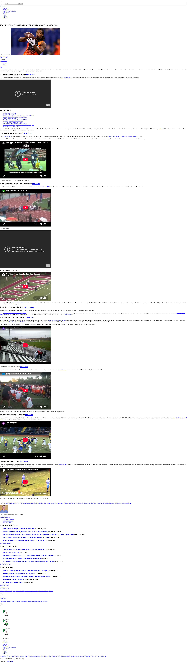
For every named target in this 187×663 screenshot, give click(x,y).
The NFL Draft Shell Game (11, 552)
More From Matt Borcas (8, 519)
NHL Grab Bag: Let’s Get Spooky (13, 582)
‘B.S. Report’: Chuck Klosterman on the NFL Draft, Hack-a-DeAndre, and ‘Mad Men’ (29, 561)
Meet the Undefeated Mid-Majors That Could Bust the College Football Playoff (27, 531)
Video (4, 15)
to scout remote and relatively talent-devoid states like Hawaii (122, 136)
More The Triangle (7, 522)
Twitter (4, 64)
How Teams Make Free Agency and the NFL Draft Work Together (18, 125)
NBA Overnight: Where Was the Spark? (15, 579)
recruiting (4, 136)
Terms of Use (3, 656)
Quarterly (5, 16)
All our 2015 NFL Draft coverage (10, 126)
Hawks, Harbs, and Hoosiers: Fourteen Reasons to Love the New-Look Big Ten (27, 537)
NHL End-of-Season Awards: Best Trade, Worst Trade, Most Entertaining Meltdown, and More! (24, 601)
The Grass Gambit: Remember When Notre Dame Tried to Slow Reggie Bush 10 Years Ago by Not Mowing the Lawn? (38, 534)
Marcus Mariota (71, 503)
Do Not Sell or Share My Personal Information (79, 656)
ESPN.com (5, 17)
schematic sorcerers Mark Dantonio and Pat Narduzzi (12, 321)
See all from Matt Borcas (5, 543)
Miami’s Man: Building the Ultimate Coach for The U (19, 528)
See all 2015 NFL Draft (5, 564)
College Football (26, 503)
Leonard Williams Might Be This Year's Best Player (15, 117)
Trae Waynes (97, 503)
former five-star (62, 369)
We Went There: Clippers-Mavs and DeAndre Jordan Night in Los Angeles (25, 570)
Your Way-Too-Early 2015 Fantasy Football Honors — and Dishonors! (24, 540)
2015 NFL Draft (4, 57)
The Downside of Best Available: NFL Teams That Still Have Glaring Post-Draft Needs (29, 555)
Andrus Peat (103, 503)
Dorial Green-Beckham (81, 503)
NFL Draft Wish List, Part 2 (9, 114)
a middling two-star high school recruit (56, 320)
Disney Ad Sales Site (101, 656)
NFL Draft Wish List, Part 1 (9, 113)
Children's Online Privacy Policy (36, 656)
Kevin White (90, 503)
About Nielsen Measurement (61, 656)
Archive (2, 517)
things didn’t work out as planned (19, 302)
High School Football (36, 503)
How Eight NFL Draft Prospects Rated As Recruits (15, 123)
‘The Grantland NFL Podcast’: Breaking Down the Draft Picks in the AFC (25, 549)
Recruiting (43, 503)
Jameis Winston (63, 503)
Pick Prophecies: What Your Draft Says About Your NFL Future (22, 558)
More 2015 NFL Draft (8, 521)
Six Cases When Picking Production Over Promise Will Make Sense (18, 115)
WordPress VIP (9, 661)
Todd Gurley (117, 503)
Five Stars (30, 75)
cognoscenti (9, 136)
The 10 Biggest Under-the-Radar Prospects (13, 121)
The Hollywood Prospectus (9, 11)
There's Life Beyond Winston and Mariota (12, 122)
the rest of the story (68, 314)
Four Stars (24, 461)
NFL (21, 503)
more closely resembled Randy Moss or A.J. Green (40, 186)
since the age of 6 (63, 464)
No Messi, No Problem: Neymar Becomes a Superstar (19, 573)
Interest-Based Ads (49, 656)
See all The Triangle (4, 585)
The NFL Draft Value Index (9, 118)
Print (1, 67)
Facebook (5, 63)
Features (5, 8)
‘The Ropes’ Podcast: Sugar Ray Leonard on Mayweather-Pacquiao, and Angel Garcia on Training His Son (26, 591)
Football (123, 503)
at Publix (162, 128)
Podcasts (5, 13)
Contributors (6, 12)
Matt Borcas (4, 61)
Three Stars (27, 133)
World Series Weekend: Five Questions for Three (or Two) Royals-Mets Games (26, 576)
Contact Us (93, 656)
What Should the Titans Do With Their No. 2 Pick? (15, 119)
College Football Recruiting (53, 503)
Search (2, 3)
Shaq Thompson (110, 503)
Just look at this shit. (66, 77)
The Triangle (6, 9)
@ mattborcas (7, 517)
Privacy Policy (10, 656)
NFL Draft (16, 503)
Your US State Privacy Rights (21, 656)
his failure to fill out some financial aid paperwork (14, 313)
